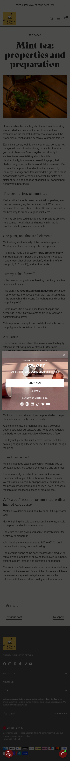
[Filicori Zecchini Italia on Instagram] (27, 404)
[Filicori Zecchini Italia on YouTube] (48, 404)
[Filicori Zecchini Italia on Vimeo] (43, 404)
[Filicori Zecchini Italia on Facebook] (22, 404)
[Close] (64, 354)
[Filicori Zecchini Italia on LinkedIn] (32, 404)
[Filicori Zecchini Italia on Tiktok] (38, 404)
